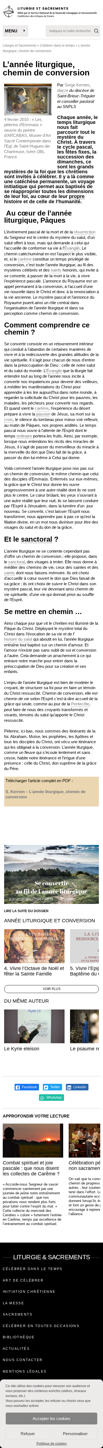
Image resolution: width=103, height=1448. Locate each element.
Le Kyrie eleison (21, 1048)
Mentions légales (24, 1371)
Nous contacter (23, 1360)
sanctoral (36, 539)
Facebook (29, 1087)
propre (77, 196)
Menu (11, 31)
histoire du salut (18, 639)
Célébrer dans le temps (57, 45)
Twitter (54, 1087)
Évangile (72, 248)
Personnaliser (75, 1433)
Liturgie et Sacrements (19, 45)
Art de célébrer (23, 1280)
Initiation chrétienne (29, 1292)
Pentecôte (80, 704)
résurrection (84, 232)
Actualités (16, 1349)
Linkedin (79, 1087)
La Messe (13, 1303)
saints (56, 270)
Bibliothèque (19, 1337)
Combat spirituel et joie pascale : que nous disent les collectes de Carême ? (31, 1168)
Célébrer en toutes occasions (41, 1326)
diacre (62, 90)
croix (8, 419)
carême (25, 259)
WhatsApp (54, 1097)
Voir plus (51, 989)
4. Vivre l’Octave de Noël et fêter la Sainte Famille (34, 971)
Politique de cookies (52, 1444)
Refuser (28, 1433)
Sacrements (17, 1314)
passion (43, 414)
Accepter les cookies (51, 1418)
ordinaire (24, 436)
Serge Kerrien (77, 85)
